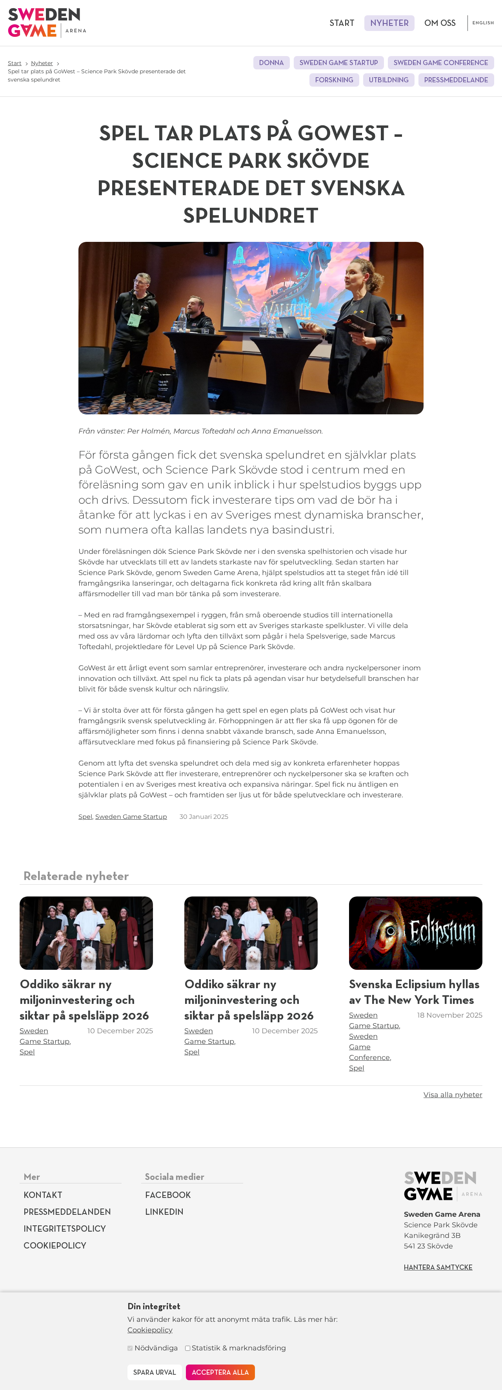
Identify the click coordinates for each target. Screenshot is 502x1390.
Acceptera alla (220, 1372)
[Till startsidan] (47, 23)
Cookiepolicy (150, 1330)
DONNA (271, 63)
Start (342, 23)
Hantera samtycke (438, 1267)
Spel (85, 816)
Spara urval (154, 1372)
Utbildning (389, 80)
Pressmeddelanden (67, 1212)
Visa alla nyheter (453, 1095)
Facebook (168, 1195)
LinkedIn (164, 1212)
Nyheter (389, 23)
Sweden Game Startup (339, 63)
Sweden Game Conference (441, 63)
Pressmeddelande (456, 80)
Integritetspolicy (65, 1229)
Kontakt (43, 1195)
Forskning (334, 80)
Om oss (440, 23)
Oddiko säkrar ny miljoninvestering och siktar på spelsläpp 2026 (84, 1000)
